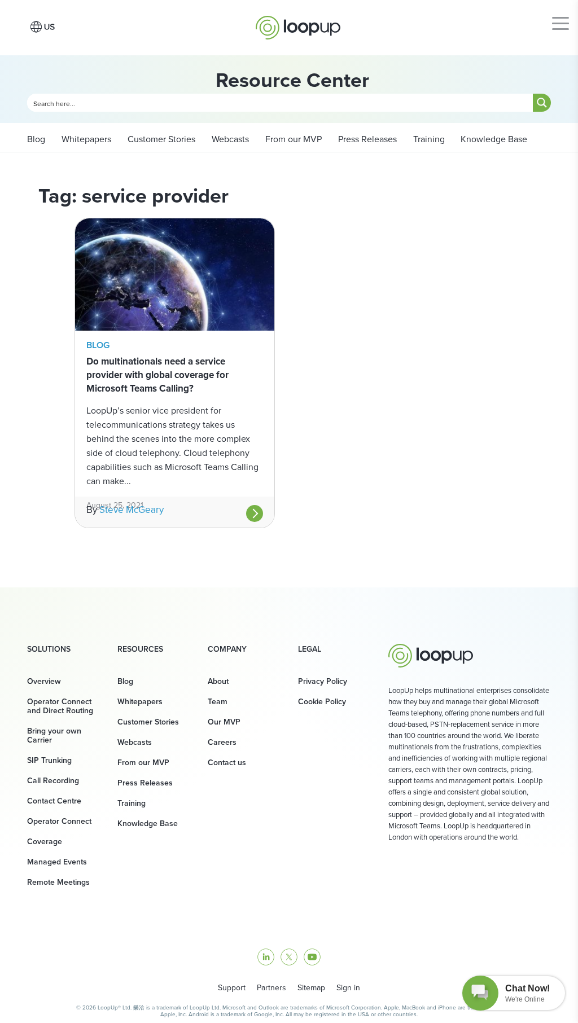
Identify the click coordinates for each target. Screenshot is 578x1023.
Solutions (49, 649)
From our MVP (292, 139)
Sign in (348, 987)
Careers (222, 742)
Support (232, 987)
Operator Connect (59, 821)
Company (227, 649)
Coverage (44, 841)
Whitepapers (85, 139)
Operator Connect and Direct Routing (60, 706)
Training (428, 139)
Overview (44, 681)
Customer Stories (160, 139)
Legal (309, 649)
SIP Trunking (49, 760)
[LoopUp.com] (298, 25)
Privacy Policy (322, 681)
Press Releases (366, 139)
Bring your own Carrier (54, 735)
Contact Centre (54, 800)
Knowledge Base (494, 139)
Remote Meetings (58, 882)
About (218, 681)
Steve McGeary (131, 509)
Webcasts (229, 139)
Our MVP (224, 721)
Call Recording (53, 780)
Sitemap (311, 987)
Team (217, 701)
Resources (140, 649)
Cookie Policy (322, 701)
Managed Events (57, 861)
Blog (36, 139)
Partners (271, 987)
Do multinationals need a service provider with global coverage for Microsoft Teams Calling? (157, 374)
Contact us (227, 762)
